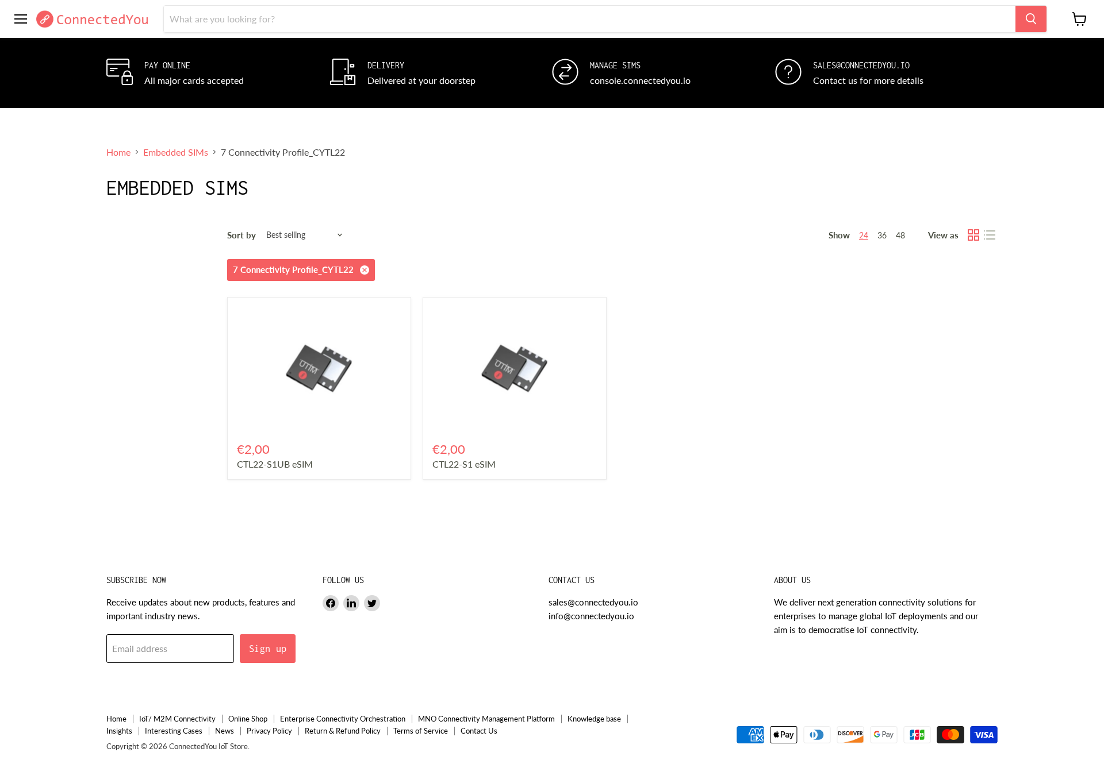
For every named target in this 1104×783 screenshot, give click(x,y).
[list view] (990, 235)
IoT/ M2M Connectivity (177, 718)
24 (863, 235)
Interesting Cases (173, 730)
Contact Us (479, 730)
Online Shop (247, 718)
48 (900, 235)
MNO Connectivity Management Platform (486, 718)
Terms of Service (420, 730)
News (224, 730)
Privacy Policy (269, 730)
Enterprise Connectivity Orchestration (342, 718)
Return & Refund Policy (343, 730)
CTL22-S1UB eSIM (275, 463)
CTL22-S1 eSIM (464, 463)
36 (882, 235)
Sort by (241, 235)
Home (118, 152)
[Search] (1030, 19)
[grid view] (973, 235)
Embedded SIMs (175, 152)
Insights (119, 730)
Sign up (268, 648)
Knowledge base (594, 718)
